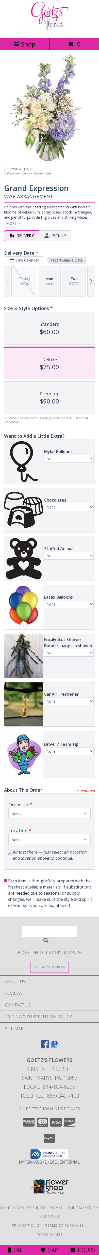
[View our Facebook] (45, 1047)
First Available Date (67, 260)
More (11, 223)
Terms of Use (49, 1234)
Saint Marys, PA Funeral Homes (32, 1207)
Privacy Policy (26, 1225)
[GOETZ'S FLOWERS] (49, 30)
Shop (28, 44)
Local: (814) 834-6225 (49, 1086)
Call (18, 1250)
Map (51, 1250)
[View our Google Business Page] (54, 1047)
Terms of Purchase (64, 1225)
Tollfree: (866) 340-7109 (49, 1095)
